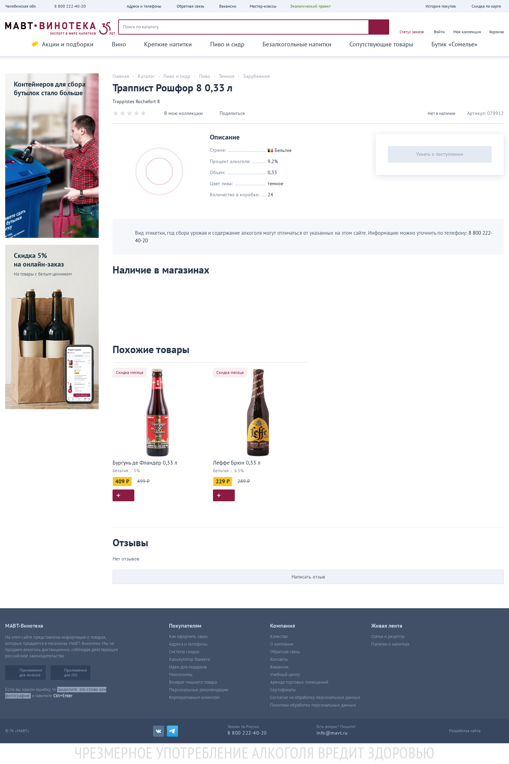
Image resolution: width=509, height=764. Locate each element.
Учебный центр (285, 674)
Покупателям (185, 626)
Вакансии (279, 667)
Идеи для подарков (188, 667)
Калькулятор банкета (189, 659)
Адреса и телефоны (188, 644)
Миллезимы (181, 674)
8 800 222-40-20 (70, 6)
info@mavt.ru (332, 733)
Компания (282, 626)
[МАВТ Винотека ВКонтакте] (158, 731)
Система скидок (184, 652)
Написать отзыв (308, 577)
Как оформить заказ (188, 636)
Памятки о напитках (390, 644)
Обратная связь (285, 652)
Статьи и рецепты (388, 636)
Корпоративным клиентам (194, 697)
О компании (281, 644)
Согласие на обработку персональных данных (315, 697)
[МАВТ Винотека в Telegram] (172, 731)
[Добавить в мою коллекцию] (199, 371)
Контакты (279, 659)
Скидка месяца (129, 372)
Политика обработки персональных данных (313, 705)
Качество (279, 636)
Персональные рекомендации (198, 690)
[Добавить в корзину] (123, 495)
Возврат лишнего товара (193, 682)
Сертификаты (283, 690)
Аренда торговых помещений (299, 682)
